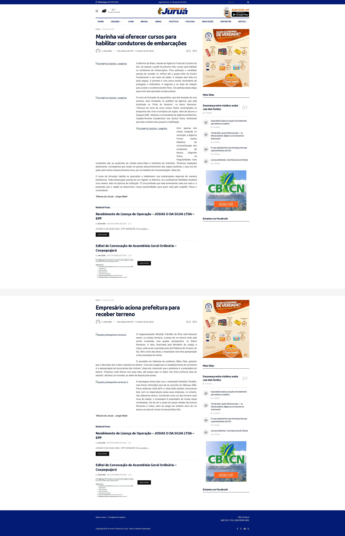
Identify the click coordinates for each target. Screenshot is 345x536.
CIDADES (115, 21)
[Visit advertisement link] (226, 58)
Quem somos (101, 517)
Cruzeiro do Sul (108, 29)
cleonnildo (108, 51)
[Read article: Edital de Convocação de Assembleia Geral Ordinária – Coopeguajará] (114, 268)
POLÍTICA (174, 21)
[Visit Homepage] (173, 11)
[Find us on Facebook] (237, 528)
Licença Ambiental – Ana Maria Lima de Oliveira (229, 160)
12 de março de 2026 (118, 255)
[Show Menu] (97, 11)
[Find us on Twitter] (241, 528)
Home (98, 29)
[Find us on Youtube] (245, 528)
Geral (151, 51)
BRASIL (144, 21)
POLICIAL (190, 21)
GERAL (158, 21)
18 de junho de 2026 (117, 223)
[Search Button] (247, 2)
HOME (101, 21)
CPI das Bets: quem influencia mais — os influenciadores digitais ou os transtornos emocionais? (227, 136)
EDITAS (242, 21)
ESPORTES (226, 21)
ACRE (131, 21)
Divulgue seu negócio (117, 517)
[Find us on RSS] (248, 528)
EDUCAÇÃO (207, 21)
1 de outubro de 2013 (125, 51)
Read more (103, 234)
